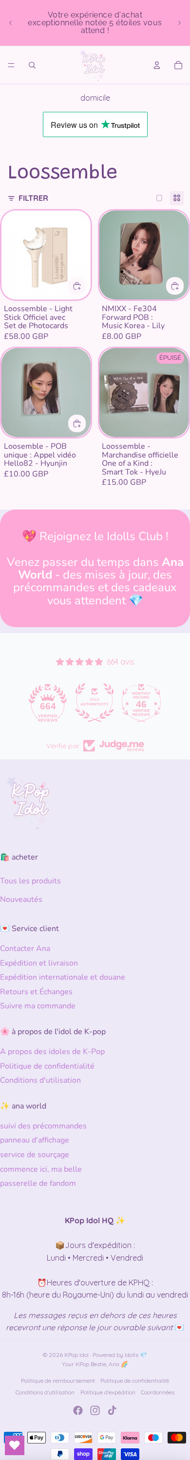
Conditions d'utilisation (40, 1080)
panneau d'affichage (34, 1140)
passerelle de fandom (38, 1183)
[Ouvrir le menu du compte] (157, 65)
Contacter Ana (25, 948)
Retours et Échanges (36, 991)
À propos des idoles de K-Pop (52, 1051)
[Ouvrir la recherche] (32, 65)
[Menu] (11, 65)
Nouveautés (21, 899)
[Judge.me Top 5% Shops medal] (141, 702)
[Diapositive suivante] (179, 23)
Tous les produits (30, 881)
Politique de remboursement (58, 1380)
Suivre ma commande (38, 1006)
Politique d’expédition (107, 1392)
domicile (95, 98)
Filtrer (33, 198)
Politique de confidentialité (47, 1066)
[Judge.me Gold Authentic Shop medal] (48, 702)
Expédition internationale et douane (62, 977)
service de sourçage (34, 1154)
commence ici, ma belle (41, 1169)
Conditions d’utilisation (45, 1392)
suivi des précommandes (43, 1126)
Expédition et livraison (39, 963)
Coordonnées (157, 1392)
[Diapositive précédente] (10, 23)
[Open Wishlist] (14, 1445)
